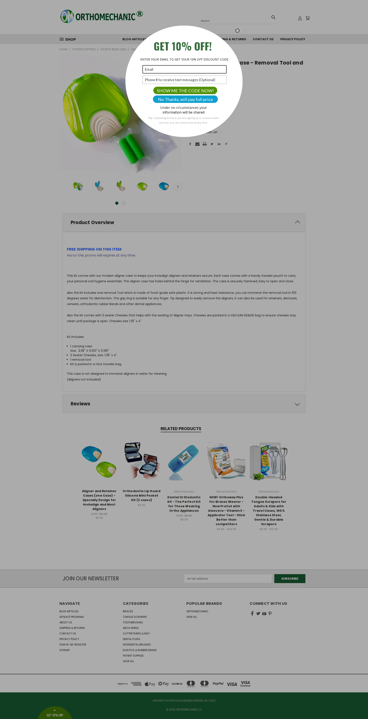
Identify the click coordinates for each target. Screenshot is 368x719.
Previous (357, 705)
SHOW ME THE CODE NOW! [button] (185, 90)
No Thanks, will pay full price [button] (185, 99)
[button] (237, 30)
